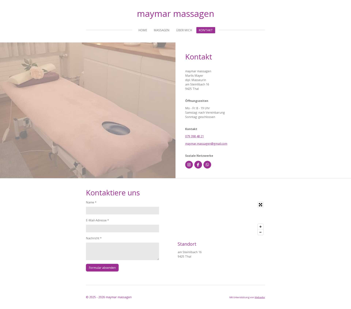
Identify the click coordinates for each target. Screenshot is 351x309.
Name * (91, 202)
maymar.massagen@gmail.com (206, 144)
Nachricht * (94, 238)
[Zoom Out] (260, 232)
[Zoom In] (260, 226)
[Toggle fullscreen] (260, 204)
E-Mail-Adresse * (97, 220)
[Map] (221, 218)
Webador (260, 297)
